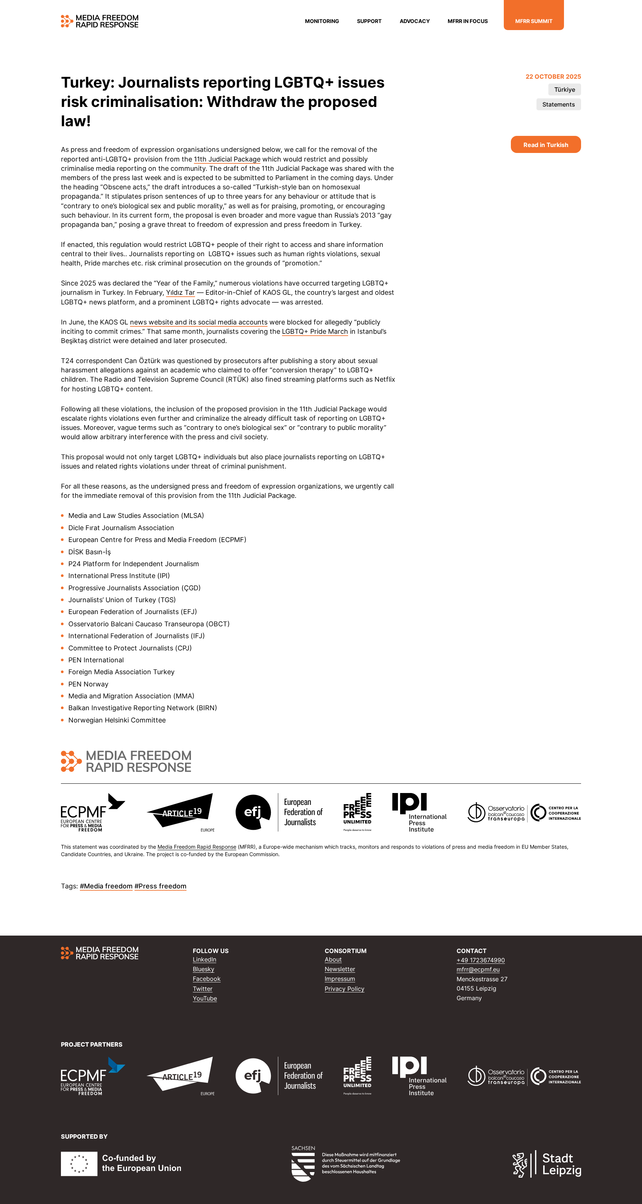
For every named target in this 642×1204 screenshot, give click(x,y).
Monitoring (322, 21)
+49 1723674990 (481, 960)
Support (369, 21)
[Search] (576, 21)
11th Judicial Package (227, 159)
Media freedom (108, 886)
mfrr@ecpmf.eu (478, 969)
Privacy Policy (344, 989)
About (333, 959)
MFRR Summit (533, 21)
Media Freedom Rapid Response (197, 846)
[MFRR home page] (99, 21)
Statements (558, 104)
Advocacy (415, 21)
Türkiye (564, 89)
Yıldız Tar (180, 292)
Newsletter (340, 969)
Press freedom (163, 886)
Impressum (340, 979)
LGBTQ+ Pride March (315, 331)
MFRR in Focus (468, 21)
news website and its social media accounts (199, 322)
